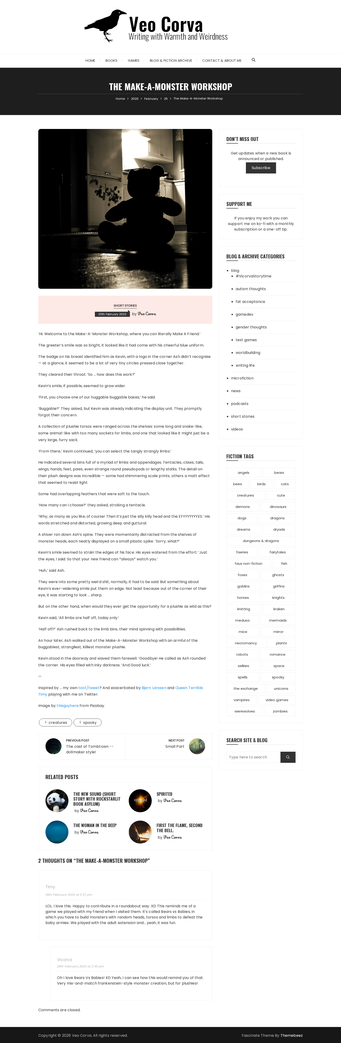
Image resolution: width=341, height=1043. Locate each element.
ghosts (278, 574)
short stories (125, 305)
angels (243, 472)
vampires (242, 699)
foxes (242, 574)
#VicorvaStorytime (254, 276)
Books (112, 60)
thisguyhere (68, 705)
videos (237, 429)
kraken (279, 609)
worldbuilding (248, 352)
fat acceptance (250, 301)
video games (277, 699)
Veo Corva (146, 313)
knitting (243, 609)
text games (246, 340)
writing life (245, 365)
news (236, 391)
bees (237, 483)
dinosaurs (278, 506)
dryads (279, 529)
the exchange (246, 688)
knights (278, 597)
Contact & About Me (221, 60)
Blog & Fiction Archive (171, 60)
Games (134, 60)
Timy (50, 887)
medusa (242, 620)
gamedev (244, 314)
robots (242, 654)
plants (281, 643)
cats (285, 483)
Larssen (154, 687)
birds (261, 483)
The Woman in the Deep (94, 825)
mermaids (278, 620)
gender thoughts (251, 327)
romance (278, 654)
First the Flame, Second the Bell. (180, 827)
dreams (243, 529)
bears (279, 472)
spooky (90, 722)
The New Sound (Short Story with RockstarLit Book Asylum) (97, 799)
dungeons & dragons (261, 540)
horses (243, 597)
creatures (58, 722)
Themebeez (291, 1035)
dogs (242, 518)
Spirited (164, 794)
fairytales (278, 552)
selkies (243, 665)
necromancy (246, 643)
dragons (277, 518)
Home (90, 60)
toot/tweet (89, 687)
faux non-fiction (248, 563)
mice (243, 631)
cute (281, 495)
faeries (242, 552)
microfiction (242, 378)
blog (235, 270)
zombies (280, 711)
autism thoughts (251, 289)
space (278, 665)
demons (242, 506)
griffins (279, 586)
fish (284, 563)
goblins (243, 586)
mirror (278, 631)
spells (243, 677)
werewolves (245, 711)
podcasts (239, 403)
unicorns (281, 688)
